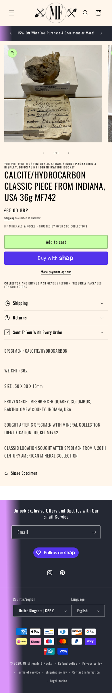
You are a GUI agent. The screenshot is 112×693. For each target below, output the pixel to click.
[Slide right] (68, 153)
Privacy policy (92, 663)
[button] (11, 13)
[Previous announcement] (10, 33)
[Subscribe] (94, 532)
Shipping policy (56, 672)
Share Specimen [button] (24, 473)
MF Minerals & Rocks (37, 663)
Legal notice (58, 680)
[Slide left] (43, 153)
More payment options (56, 271)
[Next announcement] (101, 33)
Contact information (86, 672)
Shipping (9, 218)
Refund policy (67, 663)
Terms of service (29, 672)
